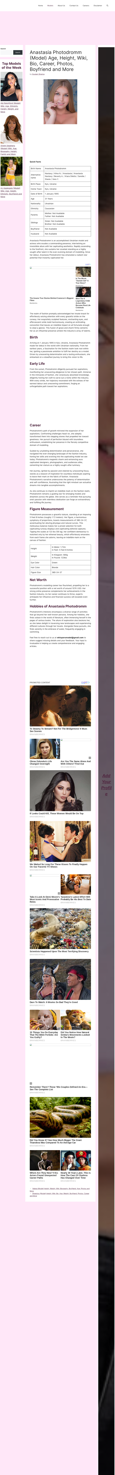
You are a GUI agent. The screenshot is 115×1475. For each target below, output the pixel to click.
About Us (61, 5)
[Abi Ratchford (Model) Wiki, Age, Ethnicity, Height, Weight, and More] (11, 87)
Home (40, 5)
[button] (107, 5)
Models (50, 5)
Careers (86, 5)
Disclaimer (98, 5)
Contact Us (74, 5)
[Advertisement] (57, 27)
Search (17, 52)
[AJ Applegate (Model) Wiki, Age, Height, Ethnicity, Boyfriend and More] (11, 172)
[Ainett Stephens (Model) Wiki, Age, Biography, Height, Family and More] (11, 129)
